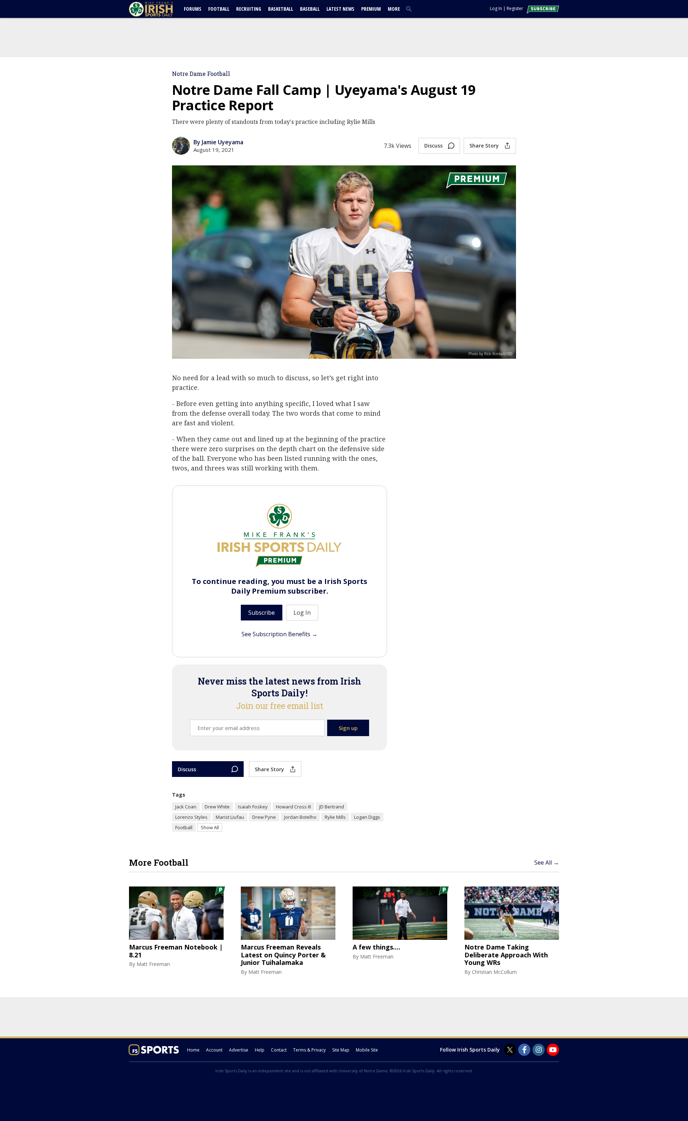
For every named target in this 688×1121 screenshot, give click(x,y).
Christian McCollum (494, 971)
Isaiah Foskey (253, 806)
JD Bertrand (331, 806)
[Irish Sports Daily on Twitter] (510, 1050)
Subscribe (261, 613)
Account (214, 1050)
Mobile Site (367, 1050)
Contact (279, 1050)
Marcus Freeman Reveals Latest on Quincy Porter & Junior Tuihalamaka (283, 955)
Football (218, 8)
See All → (546, 862)
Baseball (310, 8)
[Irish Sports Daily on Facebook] (524, 1050)
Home (193, 1050)
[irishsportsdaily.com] (159, 9)
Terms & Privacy (309, 1050)
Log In (496, 8)
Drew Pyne (264, 817)
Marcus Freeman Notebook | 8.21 (176, 951)
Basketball (280, 8)
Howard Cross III (293, 806)
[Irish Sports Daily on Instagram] (538, 1050)
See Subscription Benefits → (279, 634)
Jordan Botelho (300, 817)
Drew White (217, 806)
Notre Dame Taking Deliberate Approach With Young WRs (506, 955)
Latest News (340, 8)
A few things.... (376, 947)
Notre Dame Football (201, 73)
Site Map (340, 1050)
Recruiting (248, 8)
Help (259, 1050)
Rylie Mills (335, 817)
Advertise (238, 1050)
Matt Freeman (153, 964)
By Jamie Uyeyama (218, 142)
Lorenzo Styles (191, 817)
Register (515, 8)
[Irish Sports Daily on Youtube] (553, 1050)
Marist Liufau (230, 817)
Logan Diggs (367, 817)
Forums (192, 8)
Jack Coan (185, 806)
